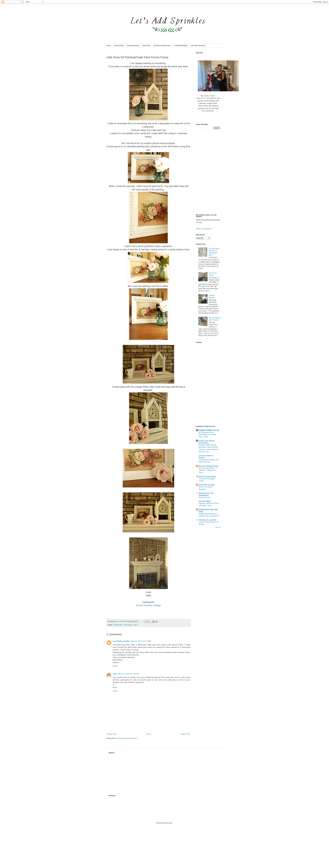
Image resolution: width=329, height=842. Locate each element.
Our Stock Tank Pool (198, 45)
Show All (217, 527)
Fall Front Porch (213, 274)
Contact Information (181, 45)
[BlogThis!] (147, 621)
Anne (115, 674)
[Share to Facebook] (153, 621)
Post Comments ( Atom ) (128, 738)
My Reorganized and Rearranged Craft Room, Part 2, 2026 (208, 434)
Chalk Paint (118, 625)
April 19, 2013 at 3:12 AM (140, 641)
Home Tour (146, 45)
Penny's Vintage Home (208, 466)
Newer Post (112, 734)
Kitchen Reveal (212, 296)
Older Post (185, 734)
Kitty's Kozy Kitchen (207, 476)
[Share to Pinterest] (156, 621)
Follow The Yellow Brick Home (207, 442)
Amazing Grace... (205, 497)
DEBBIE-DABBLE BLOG (209, 430)
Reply (115, 666)
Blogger (169, 823)
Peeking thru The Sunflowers (206, 494)
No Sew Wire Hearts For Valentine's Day (214, 251)
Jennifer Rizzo (205, 501)
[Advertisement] (208, 171)
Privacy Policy (119, 45)
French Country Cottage (148, 605)
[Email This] (144, 621)
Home (108, 45)
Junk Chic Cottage (207, 485)
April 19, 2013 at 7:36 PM (128, 674)
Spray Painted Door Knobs (214, 319)
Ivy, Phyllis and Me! (121, 641)
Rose (136, 625)
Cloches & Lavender (207, 520)
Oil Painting (128, 625)
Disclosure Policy (133, 45)
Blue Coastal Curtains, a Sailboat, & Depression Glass (208, 470)
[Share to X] (150, 621)
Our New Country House (162, 45)
